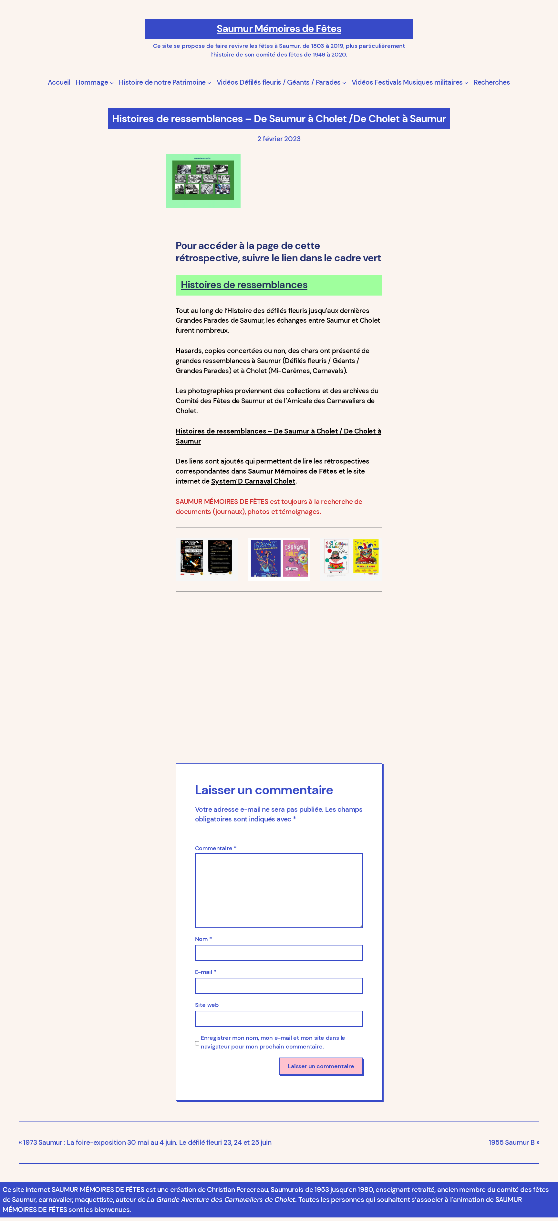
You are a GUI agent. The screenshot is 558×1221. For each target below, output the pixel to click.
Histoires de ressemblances (244, 284)
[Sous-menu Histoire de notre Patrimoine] (209, 82)
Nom (203, 939)
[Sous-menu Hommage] (112, 82)
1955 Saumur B (511, 1142)
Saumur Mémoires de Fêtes (279, 28)
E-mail (205, 972)
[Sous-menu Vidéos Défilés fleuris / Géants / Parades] (344, 82)
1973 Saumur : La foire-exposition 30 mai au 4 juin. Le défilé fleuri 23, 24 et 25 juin (147, 1142)
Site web (207, 1005)
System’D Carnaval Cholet (253, 481)
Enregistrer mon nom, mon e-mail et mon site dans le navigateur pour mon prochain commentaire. (273, 1042)
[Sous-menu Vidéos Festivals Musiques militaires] (466, 82)
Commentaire (216, 848)
